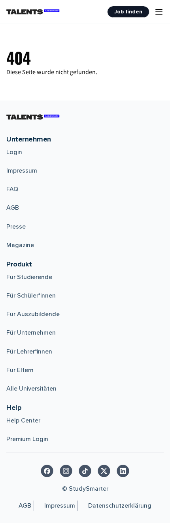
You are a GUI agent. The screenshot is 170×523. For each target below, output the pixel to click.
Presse (16, 227)
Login (14, 152)
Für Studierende (29, 277)
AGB (12, 208)
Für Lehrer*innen (29, 351)
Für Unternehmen (31, 333)
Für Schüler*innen (31, 296)
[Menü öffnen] (159, 12)
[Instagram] (66, 471)
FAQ (12, 189)
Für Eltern (20, 370)
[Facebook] (47, 471)
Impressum (21, 171)
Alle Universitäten (31, 389)
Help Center (23, 420)
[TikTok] (85, 471)
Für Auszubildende (33, 314)
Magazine (20, 245)
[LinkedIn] (123, 471)
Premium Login (27, 439)
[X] (104, 471)
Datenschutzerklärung (119, 506)
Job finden (128, 11)
